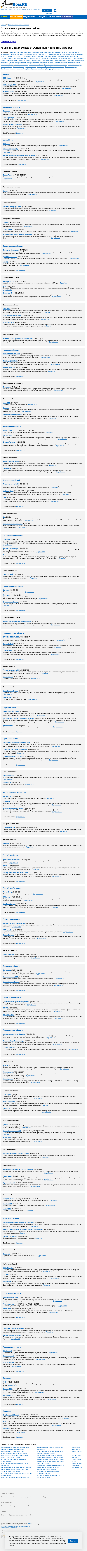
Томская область (18, 67)
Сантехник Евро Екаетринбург (13, 1041)
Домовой (6, 843)
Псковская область (60, 60)
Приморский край (47, 60)
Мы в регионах (67, 17)
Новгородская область (65, 58)
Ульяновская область (57, 67)
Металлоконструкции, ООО (12, 207)
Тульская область (30, 67)
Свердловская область (36, 65)
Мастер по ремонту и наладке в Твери (16, 1153)
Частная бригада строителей (12, 124)
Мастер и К (6, 1428)
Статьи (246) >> (77, 1455)
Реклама (31, 1506)
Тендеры (26, 17)
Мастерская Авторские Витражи (14, 1034)
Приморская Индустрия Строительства (16, 742)
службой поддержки (44, 1524)
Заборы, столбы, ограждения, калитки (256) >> (16, 1467)
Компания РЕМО (8, 1363)
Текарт (29, 1523)
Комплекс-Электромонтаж (12, 315)
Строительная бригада (10, 602)
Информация (50, 17)
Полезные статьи (35, 1497)
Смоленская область (60, 65)
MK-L (4, 286)
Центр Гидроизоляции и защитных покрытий (18, 718)
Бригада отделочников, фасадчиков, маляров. (19, 155)
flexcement (6, 111)
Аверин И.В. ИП (8, 644)
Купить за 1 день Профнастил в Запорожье (17, 338)
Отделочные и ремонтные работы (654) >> (51, 1465)
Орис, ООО (6, 403)
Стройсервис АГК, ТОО (11, 1415)
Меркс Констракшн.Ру (10, 149)
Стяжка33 (6, 222)
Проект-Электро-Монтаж (11, 982)
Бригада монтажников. (10, 548)
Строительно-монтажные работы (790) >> (50, 1459)
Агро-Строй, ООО (9, 1183)
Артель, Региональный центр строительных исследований (23, 1229)
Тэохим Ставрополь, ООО (12, 1131)
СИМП (5, 866)
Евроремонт (7, 970)
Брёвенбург (7, 468)
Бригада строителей (10, 1236)
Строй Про (6, 539)
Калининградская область (15, 56)
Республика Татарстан (46, 62)
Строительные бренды (16, 1515)
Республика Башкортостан (75, 60)
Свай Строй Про (8, 118)
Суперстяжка (7, 229)
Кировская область (58, 56)
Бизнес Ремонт (8, 175)
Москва (11, 52)
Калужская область (30, 56)
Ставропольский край (74, 65)
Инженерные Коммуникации (12, 414)
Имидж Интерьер (8, 954)
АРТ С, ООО (7, 1309)
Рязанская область (74, 62)
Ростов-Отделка (8, 935)
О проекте (4, 9)
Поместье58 (7, 697)
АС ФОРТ (6, 1124)
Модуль (5, 1065)
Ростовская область (61, 62)
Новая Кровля (8, 1079)
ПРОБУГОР (6, 309)
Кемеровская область (44, 56)
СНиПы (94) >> (76, 1459)
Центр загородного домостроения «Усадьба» (18, 1222)
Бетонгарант (7, 1095)
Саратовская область (21, 65)
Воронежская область (54, 54)
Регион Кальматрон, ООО (11, 670)
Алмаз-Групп (7, 1176)
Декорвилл (6, 387)
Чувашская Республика (22, 69)
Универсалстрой (8, 1356)
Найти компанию (6, 1497)
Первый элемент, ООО (10, 977)
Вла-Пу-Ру (6, 1108)
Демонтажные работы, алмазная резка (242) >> (16, 1477)
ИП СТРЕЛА (7, 782)
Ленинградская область (21, 58)
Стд (4, 517)
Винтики (6, 590)
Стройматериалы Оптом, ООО (13, 756)
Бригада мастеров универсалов (14, 923)
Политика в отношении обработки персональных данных (15, 1526)
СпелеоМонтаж (8, 725)
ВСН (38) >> (75, 1461)
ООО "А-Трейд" (8, 1268)
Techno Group (7, 892)
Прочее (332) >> (77, 1451)
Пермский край (36, 60)
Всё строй (6, 1254)
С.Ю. (4, 497)
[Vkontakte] (2, 1531)
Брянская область (73, 52)
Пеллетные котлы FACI (11, 484)
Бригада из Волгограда (10, 250)
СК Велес (6, 1275)
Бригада (5, 262)
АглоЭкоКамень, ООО (10, 1297)
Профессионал (8, 677)
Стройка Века (7, 650)
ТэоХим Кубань (8, 491)
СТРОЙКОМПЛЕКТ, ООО (11, 637)
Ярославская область (38, 69)
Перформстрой (8, 1072)
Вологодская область (39, 54)
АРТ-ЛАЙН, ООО (8, 1015)
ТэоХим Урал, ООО (9, 1047)
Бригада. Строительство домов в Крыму (17, 872)
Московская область (20, 52)
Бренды (42, 17)
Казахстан (56, 69)
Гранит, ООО (7, 1209)
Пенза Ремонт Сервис (10, 691)
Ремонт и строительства (11, 555)
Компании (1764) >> (78, 1467)
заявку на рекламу (61, 1524)
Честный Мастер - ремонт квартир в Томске (18, 1169)
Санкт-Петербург (33, 52)
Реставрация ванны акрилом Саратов (16, 1001)
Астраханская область (59, 52)
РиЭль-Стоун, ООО (9, 85)
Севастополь (48, 65)
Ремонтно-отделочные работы (13, 1328)
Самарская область (7, 65)
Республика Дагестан (7, 62)
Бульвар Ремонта (9, 442)
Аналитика (5, 17)
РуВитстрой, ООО (9, 1395)
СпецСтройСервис (9, 904)
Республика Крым (33, 62)
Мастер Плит (7, 1281)
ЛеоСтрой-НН (7, 595)
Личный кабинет (21, 9)
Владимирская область (8, 54)
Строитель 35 (7, 293)
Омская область (12, 60)
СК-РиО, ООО (7, 435)
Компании (34, 17)
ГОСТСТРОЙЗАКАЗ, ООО (11, 354)
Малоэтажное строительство (12, 524)
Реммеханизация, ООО (11, 461)
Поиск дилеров (15, 1506)
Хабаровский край (70, 67)
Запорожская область (69, 54)
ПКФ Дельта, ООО (9, 1199)
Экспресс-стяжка (8, 91)
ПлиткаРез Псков (9, 776)
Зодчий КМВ (7, 1138)
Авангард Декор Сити (10, 361)
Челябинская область (8, 69)
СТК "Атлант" (7, 1351)
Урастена (6, 408)
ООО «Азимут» (8, 78)
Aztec (4, 1422)
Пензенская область (24, 60)
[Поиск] (55, 10)
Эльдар (5, 191)
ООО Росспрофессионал (11, 859)
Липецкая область (35, 58)
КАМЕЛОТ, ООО (8, 281)
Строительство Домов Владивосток (15, 749)
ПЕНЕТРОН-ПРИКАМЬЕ (11, 711)
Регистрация (5, 1506)
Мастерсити (7, 796)
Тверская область (6, 67)
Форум (58, 17)
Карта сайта (28, 1515)
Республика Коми (20, 62)
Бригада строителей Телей (12, 1335)
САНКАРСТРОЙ (8, 574)
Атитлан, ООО (7, 1389)
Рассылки (12, 9)
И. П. (4, 1382)
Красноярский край (7, 58)
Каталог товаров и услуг (21, 1497)
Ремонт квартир (8, 1304)
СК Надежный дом (9, 827)
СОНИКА (6, 1008)
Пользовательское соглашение (9, 1527)
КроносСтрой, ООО (9, 430)
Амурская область (45, 52)
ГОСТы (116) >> (76, 1457)
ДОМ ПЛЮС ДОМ (8, 322)
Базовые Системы (9, 1101)
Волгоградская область (24, 54)
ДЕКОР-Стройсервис (10, 257)
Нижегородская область (50, 58)
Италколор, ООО (8, 801)
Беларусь (49, 69)
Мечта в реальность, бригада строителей (17, 621)
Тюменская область (43, 67)
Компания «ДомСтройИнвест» (13, 808)
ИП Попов (6, 144)
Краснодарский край (71, 56)
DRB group (6, 897)
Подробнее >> (39, 81)
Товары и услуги (16, 17)
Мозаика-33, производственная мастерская (17, 234)
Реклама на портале (33, 9)
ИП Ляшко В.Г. (8, 930)
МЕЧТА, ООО (7, 1204)
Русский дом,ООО (9, 367)
